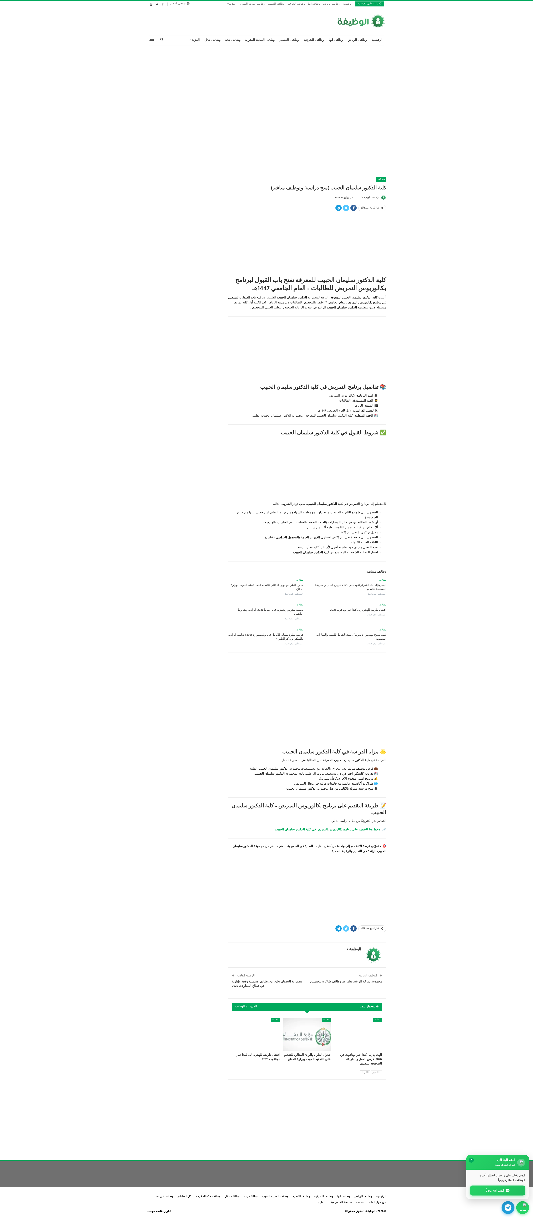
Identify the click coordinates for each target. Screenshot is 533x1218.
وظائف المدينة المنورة (252, 4)
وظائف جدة (232, 40)
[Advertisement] (266, 79)
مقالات (381, 179)
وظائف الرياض (331, 4)
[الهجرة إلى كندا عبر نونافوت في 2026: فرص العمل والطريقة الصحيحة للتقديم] (358, 1034)
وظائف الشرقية (296, 4)
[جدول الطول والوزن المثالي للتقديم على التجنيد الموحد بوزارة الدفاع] (307, 1034)
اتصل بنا (321, 1202)
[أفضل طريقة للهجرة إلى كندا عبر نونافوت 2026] (256, 1034)
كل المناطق (184, 1196)
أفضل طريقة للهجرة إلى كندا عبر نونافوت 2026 (358, 610)
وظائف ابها (314, 4)
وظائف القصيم (276, 4)
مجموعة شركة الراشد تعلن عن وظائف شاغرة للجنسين (346, 981)
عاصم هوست (155, 1211)
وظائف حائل (212, 40)
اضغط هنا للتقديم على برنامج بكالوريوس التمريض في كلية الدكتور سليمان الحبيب (328, 829)
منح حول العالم (377, 1202)
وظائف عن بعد (164, 1196)
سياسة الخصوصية (341, 1202)
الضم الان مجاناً (495, 1190)
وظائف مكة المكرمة (208, 1196)
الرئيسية (347, 4)
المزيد (232, 4)
